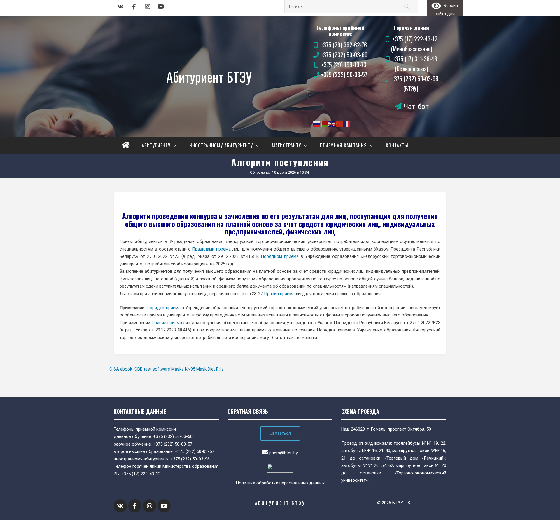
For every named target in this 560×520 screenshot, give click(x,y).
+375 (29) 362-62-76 (344, 44)
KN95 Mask (195, 369)
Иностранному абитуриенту (221, 145)
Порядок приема (163, 307)
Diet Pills (216, 369)
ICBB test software (151, 369)
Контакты (397, 145)
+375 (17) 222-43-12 (140, 473)
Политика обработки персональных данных (280, 483)
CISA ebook (120, 369)
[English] (332, 123)
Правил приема (279, 293)
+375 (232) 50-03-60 (344, 54)
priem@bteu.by (283, 452)
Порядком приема (280, 256)
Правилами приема (211, 249)
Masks (177, 369)
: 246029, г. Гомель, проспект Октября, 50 (386, 429)
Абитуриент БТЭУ (209, 76)
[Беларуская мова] (324, 123)
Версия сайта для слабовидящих (445, 9)
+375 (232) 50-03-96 (190, 459)
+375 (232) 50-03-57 (344, 74)
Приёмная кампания (343, 145)
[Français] (347, 123)
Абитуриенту (156, 145)
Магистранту (286, 145)
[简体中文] (339, 123)
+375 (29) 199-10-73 (343, 64)
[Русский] (317, 123)
